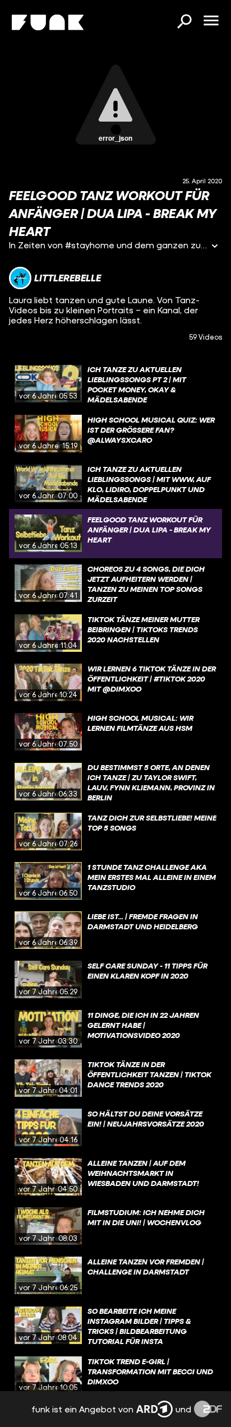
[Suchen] (184, 22)
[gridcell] (115, 384)
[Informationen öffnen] (214, 247)
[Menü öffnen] (211, 21)
